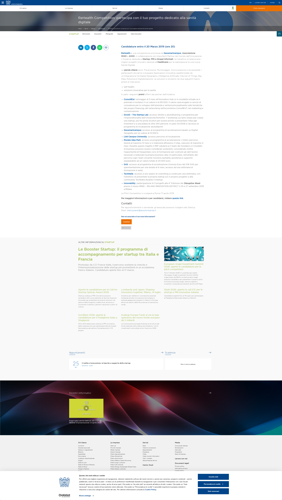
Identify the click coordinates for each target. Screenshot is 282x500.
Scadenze (170, 352)
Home (80, 28)
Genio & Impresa (180, 454)
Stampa (127, 228)
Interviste (178, 450)
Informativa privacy (181, 468)
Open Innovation (136, 34)
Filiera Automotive (116, 458)
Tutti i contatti (147, 458)
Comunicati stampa (181, 445)
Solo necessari (213, 491)
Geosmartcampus (172, 53)
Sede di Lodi (82, 462)
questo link (177, 198)
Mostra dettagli (85, 496)
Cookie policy (179, 470)
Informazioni (101, 28)
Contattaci (126, 222)
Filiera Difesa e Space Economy (120, 460)
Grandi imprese (115, 452)
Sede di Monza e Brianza (86, 464)
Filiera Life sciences (116, 464)
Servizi (86, 28)
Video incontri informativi (151, 456)
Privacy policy (179, 466)
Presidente (178, 452)
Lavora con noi (260, 2)
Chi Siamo (82, 443)
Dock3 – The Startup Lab (136, 115)
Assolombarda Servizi (150, 460)
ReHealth (125, 53)
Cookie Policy (150, 490)
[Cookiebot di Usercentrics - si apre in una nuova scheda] (64, 495)
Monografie (109, 34)
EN (250, 2)
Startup (93, 28)
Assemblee (81, 454)
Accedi (272, 2)
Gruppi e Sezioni (83, 469)
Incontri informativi (80, 392)
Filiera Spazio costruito (118, 469)
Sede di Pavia (82, 466)
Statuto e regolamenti (85, 450)
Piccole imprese (115, 448)
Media (177, 443)
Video (145, 454)
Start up (113, 445)
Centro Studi (148, 465)
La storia (81, 445)
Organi (80, 460)
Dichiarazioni (179, 448)
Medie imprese (115, 450)
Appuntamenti (121, 34)
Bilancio (80, 452)
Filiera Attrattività (116, 456)
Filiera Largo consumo (117, 462)
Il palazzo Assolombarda (86, 458)
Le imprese (115, 443)
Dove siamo (82, 456)
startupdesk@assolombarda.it (141, 210)
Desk (144, 445)
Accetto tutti (213, 477)
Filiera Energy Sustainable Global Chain (123, 466)
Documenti (97, 34)
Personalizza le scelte (212, 484)
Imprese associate (84, 448)
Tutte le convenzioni (149, 448)
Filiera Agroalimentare (117, 454)
